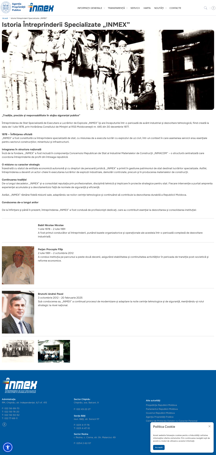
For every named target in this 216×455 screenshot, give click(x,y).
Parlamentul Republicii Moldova (162, 409)
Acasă (5, 18)
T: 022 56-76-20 (10, 411)
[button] (7, 447)
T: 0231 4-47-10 (82, 428)
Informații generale (89, 8)
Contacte (175, 8)
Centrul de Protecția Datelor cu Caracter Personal (171, 420)
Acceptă (159, 447)
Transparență (116, 8)
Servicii (135, 8)
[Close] (209, 426)
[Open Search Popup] (205, 8)
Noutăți (159, 8)
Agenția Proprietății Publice (159, 416)
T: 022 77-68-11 (10, 418)
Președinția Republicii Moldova (161, 405)
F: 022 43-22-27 (82, 409)
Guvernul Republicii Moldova (160, 413)
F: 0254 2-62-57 (82, 443)
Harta (147, 8)
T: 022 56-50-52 (10, 415)
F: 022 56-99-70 (10, 408)
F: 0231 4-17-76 (81, 424)
